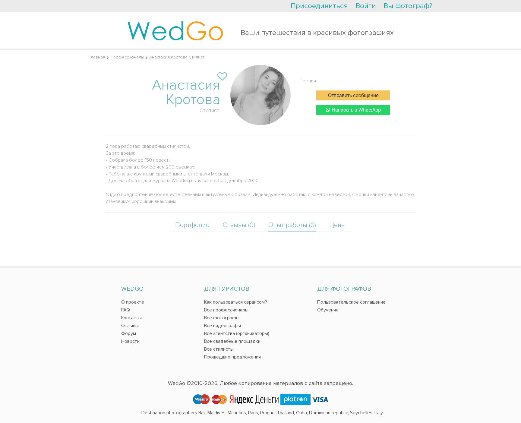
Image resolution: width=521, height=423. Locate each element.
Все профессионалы (226, 310)
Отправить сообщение (353, 96)
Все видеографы (222, 326)
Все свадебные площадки (232, 341)
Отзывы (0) (239, 225)
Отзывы (130, 326)
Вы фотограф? (408, 6)
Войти (365, 6)
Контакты (131, 318)
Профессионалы (127, 57)
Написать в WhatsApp (356, 110)
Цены (337, 225)
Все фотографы (221, 318)
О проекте (132, 302)
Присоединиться (319, 6)
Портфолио (192, 225)
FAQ (125, 310)
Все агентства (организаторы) (236, 333)
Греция (308, 81)
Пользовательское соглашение (351, 302)
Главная (97, 57)
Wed (175, 30)
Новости (130, 341)
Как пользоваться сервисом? (235, 302)
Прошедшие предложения (232, 357)
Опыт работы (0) (292, 225)
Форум (128, 333)
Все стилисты (219, 349)
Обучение (328, 310)
